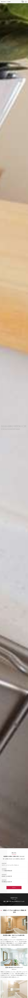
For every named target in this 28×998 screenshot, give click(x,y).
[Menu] (25, 1)
